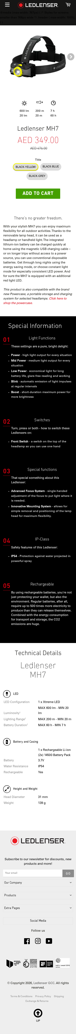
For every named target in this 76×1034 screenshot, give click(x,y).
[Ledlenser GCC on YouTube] (49, 943)
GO (68, 873)
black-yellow (26, 167)
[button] (70, 56)
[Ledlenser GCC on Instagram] (38, 943)
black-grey (37, 176)
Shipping (59, 996)
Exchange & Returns (37, 1001)
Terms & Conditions (21, 996)
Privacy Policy (43, 996)
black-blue (51, 167)
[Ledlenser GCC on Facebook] (27, 943)
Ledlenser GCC (44, 983)
